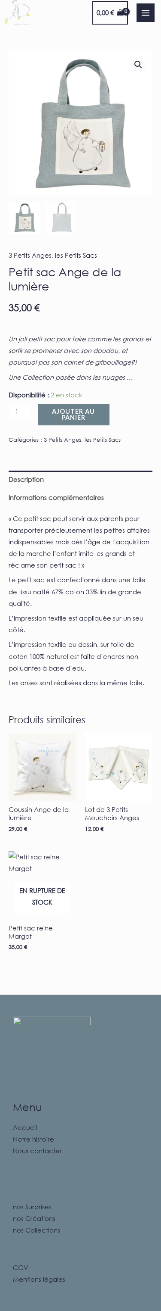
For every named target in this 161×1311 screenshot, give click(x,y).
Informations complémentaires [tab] (56, 497)
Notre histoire (33, 1139)
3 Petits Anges (30, 255)
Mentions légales (39, 1279)
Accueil (25, 1127)
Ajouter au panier (73, 414)
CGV (20, 1267)
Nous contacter (37, 1150)
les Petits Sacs (76, 255)
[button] (138, 64)
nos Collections (36, 1230)
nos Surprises (32, 1206)
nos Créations (34, 1218)
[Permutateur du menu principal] (146, 12)
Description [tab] (26, 479)
